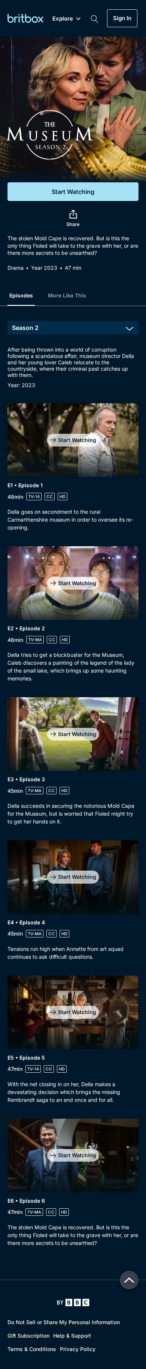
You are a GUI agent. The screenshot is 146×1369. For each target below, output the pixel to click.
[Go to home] (73, 1302)
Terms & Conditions (31, 1349)
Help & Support (72, 1335)
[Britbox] (25, 18)
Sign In (122, 18)
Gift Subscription (28, 1335)
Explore (62, 19)
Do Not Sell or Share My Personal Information (63, 1322)
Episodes (21, 295)
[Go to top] (129, 1280)
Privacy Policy (77, 1349)
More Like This (67, 295)
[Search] (94, 18)
